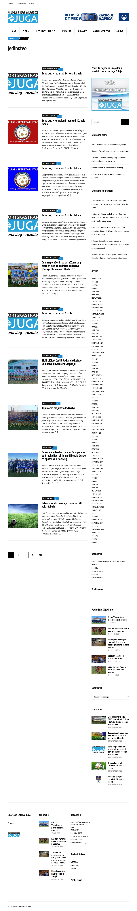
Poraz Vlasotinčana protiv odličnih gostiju (109, 144)
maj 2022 (95, 443)
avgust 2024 (96, 356)
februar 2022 (97, 452)
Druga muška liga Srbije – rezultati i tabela (109, 562)
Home (13, 31)
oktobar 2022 (97, 427)
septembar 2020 (98, 507)
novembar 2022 (97, 423)
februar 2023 (97, 414)
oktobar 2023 (97, 388)
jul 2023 (95, 398)
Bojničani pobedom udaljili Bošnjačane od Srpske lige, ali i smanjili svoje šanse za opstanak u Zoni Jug (64, 456)
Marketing (22, 3)
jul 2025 (95, 320)
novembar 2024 (97, 346)
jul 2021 (95, 475)
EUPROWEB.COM (24, 906)
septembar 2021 (98, 468)
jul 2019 (95, 536)
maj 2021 (95, 481)
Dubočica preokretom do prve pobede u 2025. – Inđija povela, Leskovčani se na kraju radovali (110, 230)
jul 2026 (95, 282)
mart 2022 (95, 449)
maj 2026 (95, 288)
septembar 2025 (98, 314)
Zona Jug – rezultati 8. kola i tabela (61, 168)
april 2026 (95, 292)
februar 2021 (97, 491)
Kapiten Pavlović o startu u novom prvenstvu (110, 151)
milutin (94, 227)
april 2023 (95, 407)
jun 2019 (95, 539)
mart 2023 (95, 410)
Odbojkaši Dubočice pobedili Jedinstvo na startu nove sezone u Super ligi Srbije (110, 203)
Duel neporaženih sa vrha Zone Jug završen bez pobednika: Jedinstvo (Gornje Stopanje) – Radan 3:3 (61, 266)
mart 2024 (95, 372)
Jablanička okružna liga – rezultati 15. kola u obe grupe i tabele (118, 735)
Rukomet (82, 31)
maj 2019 (95, 542)
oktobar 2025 (97, 311)
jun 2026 (95, 285)
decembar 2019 (97, 520)
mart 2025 (95, 333)
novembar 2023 (97, 385)
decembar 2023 (97, 382)
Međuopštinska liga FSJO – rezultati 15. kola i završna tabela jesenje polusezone (118, 721)
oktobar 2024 (97, 349)
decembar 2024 (97, 343)
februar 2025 (97, 337)
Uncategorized (97, 578)
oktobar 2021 (97, 465)
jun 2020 (95, 517)
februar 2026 (97, 298)
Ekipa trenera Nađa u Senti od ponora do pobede (117, 669)
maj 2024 (95, 365)
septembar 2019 (98, 529)
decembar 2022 (97, 420)
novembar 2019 (97, 523)
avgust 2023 (96, 394)
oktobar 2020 (97, 504)
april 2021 (95, 484)
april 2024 (95, 369)
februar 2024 (97, 375)
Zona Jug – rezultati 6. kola (57, 313)
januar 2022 (96, 455)
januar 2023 (96, 417)
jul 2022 (95, 436)
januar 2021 (96, 494)
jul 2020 (95, 513)
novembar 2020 (97, 501)
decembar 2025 (97, 304)
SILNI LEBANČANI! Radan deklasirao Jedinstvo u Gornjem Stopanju (61, 362)
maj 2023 (95, 404)
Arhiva (31, 3)
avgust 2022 (96, 433)
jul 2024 (95, 359)
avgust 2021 (96, 472)
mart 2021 (95, 488)
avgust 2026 (96, 279)
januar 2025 (96, 340)
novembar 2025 (97, 308)
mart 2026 (95, 295)
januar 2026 (96, 301)
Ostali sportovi (101, 31)
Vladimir (95, 254)
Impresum (12, 3)
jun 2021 (95, 478)
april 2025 (95, 330)
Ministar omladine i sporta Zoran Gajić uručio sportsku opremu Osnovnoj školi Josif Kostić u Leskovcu (110, 217)
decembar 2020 (97, 497)
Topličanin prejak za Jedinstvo (58, 408)
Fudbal (26, 31)
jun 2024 (95, 362)
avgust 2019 (96, 533)
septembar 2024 (98, 353)
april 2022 (95, 446)
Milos (94, 241)
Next (41, 555)
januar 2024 (96, 378)
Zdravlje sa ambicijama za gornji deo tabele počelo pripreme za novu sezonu (118, 643)
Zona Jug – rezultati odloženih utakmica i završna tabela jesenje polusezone (117, 750)
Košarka (66, 31)
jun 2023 (95, 401)
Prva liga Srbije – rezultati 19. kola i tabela (115, 779)
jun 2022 (95, 439)
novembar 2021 (97, 462)
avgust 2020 (96, 510)
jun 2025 (95, 324)
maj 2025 (95, 327)
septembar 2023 (98, 391)
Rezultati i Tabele (45, 31)
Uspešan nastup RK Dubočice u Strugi (107, 168)
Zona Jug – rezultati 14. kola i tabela (62, 73)
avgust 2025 (96, 317)
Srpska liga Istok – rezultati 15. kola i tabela (116, 765)
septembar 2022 (98, 430)
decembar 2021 (97, 459)
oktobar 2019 (97, 526)
